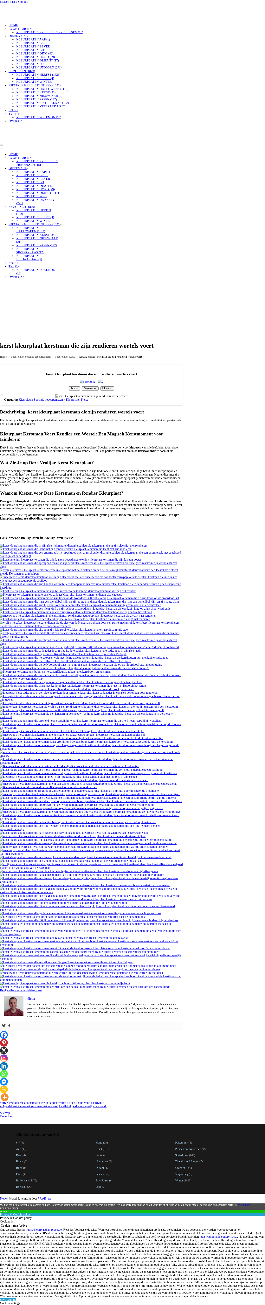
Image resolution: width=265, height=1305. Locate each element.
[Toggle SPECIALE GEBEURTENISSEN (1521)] (68, 198)
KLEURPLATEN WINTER (34, 68)
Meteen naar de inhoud (14, 1)
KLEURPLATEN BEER (32, 30)
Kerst (99, 1122)
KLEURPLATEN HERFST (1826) (38, 61)
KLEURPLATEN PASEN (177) (36, 86)
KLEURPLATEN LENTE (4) (35, 65)
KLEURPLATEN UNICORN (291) (38, 54)
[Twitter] (4, 1000)
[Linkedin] (4, 1040)
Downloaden (90, 362)
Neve (3, 1172)
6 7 (18, 1116)
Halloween (22, 1154)
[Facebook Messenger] (4, 1055)
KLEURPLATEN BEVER (33, 33)
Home (3, 330)
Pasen (99, 1148)
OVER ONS (16, 108)
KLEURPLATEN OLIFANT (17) (37, 47)
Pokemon (181, 1116)
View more (244, 1178)
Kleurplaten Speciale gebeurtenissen (31, 330)
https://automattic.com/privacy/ (218, 1210)
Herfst (19, 1160)
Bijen (19, 1141)
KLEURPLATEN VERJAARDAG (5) (40, 93)
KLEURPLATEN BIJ (30, 37)
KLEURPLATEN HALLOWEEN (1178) (42, 75)
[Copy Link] (4, 1063)
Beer (19, 1129)
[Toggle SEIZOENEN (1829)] (68, 181)
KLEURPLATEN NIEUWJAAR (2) (39, 82)
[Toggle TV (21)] (68, 240)
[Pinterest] (4, 1017)
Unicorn (180, 1141)
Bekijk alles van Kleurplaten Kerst (21, 964)
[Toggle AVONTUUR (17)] (68, 131)
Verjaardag (181, 1148)
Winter (179, 1154)
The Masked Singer (187, 1135)
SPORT (13, 97)
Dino (19, 1148)
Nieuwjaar (102, 1135)
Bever (19, 1135)
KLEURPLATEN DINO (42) (34, 40)
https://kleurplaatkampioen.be (44, 1203)
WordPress (44, 1172)
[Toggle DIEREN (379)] (68, 142)
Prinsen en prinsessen (188, 1122)
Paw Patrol (102, 1154)
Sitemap (5, 1086)
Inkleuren (107, 362)
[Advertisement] (91, 283)
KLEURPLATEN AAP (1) (33, 26)
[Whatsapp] (4, 1048)
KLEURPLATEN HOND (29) (35, 44)
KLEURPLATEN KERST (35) (35, 79)
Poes (98, 1160)
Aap (18, 1122)
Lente (99, 1129)
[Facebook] (9, 1000)
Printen (74, 362)
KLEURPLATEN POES (31, 51)
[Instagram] (4, 1032)
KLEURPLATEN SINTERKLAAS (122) (42, 89)
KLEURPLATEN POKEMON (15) (38, 104)
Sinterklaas (181, 1129)
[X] (4, 1024)
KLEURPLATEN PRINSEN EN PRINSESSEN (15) (49, 19)
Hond (99, 1116)
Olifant (100, 1141)
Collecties (6, 1090)
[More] (4, 1071)
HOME (13, 12)
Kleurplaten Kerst (65, 330)
